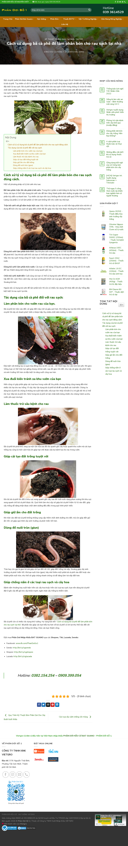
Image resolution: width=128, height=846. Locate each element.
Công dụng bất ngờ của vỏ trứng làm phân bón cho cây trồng (114, 166)
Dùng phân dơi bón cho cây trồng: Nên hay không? (114, 133)
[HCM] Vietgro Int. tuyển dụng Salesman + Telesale (114, 179)
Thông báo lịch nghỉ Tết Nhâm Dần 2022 (114, 91)
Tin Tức (79, 39)
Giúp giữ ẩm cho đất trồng (23, 162)
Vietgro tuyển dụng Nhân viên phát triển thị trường (115, 112)
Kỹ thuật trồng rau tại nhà (59, 39)
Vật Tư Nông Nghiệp (88, 19)
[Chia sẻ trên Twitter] (44, 705)
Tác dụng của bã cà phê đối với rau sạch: (25, 147)
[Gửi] (89, 10)
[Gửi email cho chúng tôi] (122, 2)
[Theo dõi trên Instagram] (117, 2)
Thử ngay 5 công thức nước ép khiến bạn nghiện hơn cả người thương (114, 192)
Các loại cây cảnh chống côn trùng (73, 716)
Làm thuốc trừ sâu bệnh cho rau (26, 156)
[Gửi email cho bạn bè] (48, 705)
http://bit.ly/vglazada (23, 656)
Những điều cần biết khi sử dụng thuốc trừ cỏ (115, 154)
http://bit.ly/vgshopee (23, 652)
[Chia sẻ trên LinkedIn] (57, 705)
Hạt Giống (41, 19)
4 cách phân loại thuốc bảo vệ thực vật (114, 144)
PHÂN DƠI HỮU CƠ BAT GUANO (78, 735)
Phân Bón (54, 19)
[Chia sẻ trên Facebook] (39, 705)
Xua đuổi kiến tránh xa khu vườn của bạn (29, 154)
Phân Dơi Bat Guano (24, 19)
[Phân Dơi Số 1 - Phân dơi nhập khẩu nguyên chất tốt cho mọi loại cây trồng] (14, 10)
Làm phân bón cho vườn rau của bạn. (28, 151)
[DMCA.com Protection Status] (26, 828)
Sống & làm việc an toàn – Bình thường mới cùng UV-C (114, 101)
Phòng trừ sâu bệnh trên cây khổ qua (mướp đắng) (114, 123)
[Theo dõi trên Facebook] (115, 2)
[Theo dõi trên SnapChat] (120, 2)
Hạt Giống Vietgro (26, 814)
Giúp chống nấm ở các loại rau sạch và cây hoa (32, 168)
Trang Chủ (7, 19)
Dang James (78, 52)
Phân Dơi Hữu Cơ (9, 814)
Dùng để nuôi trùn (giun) (23, 165)
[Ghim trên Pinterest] (52, 705)
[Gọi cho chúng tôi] (125, 2)
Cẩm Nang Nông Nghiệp (111, 19)
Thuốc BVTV (68, 19)
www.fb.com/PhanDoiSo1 (27, 643)
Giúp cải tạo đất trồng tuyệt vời (25, 159)
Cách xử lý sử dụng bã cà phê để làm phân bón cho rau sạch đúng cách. (38, 144)
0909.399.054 (69, 675)
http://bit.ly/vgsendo (22, 647)
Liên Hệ (64, 24)
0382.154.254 (42, 675)
